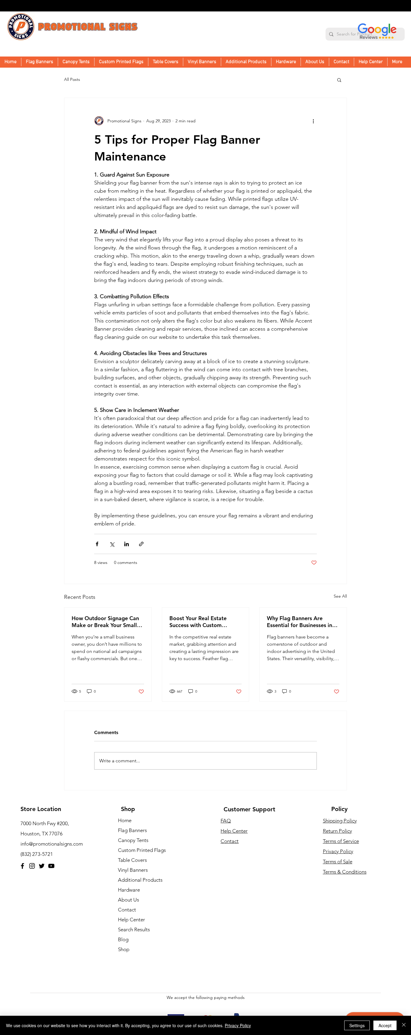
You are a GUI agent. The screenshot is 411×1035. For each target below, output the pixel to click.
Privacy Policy (338, 851)
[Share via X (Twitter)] (112, 544)
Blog (123, 939)
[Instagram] (32, 866)
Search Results (134, 929)
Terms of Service (341, 841)
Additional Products (140, 880)
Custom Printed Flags (142, 850)
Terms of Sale (337, 862)
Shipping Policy (340, 821)
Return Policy (337, 831)
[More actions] (313, 120)
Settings (357, 1025)
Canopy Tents (133, 840)
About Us (128, 900)
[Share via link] (141, 544)
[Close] (403, 1025)
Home (124, 820)
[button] (246, 62)
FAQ (226, 821)
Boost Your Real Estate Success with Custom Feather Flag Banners (198, 622)
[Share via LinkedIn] (126, 544)
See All (340, 596)
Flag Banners (132, 830)
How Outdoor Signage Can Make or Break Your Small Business (105, 622)
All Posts (72, 79)
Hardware (129, 890)
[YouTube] (51, 866)
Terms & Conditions (344, 872)
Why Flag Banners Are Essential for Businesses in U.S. (299, 622)
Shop (123, 949)
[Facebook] (22, 866)
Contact (127, 910)
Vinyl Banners (133, 870)
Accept (385, 1025)
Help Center (131, 920)
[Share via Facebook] (97, 544)
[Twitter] (41, 866)
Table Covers (132, 860)
